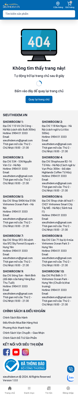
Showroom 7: (13, 236)
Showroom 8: (52, 236)
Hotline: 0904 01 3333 (15, 133)
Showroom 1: (13, 122)
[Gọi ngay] (70, 369)
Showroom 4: (52, 157)
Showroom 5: (13, 196)
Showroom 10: (53, 271)
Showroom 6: (52, 196)
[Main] (11, 5)
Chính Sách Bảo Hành (15, 317)
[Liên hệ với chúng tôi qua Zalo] (70, 377)
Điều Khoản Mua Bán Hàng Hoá (20, 322)
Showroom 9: (13, 271)
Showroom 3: (13, 157)
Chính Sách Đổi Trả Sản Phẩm (20, 337)
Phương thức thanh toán (16, 327)
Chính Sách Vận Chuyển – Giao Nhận (23, 332)
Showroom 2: (52, 122)
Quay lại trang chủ (39, 99)
